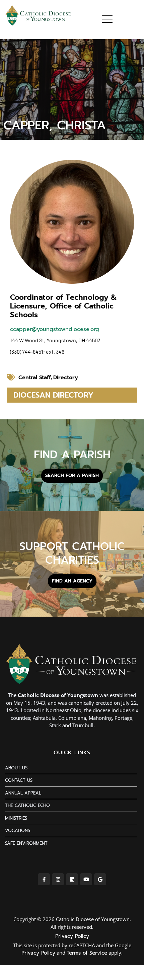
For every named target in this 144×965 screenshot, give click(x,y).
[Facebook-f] (44, 879)
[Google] (100, 879)
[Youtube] (86, 879)
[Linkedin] (72, 879)
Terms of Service (87, 953)
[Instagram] (58, 879)
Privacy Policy (72, 936)
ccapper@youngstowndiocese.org (54, 329)
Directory (65, 377)
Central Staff (34, 377)
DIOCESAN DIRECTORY (53, 395)
